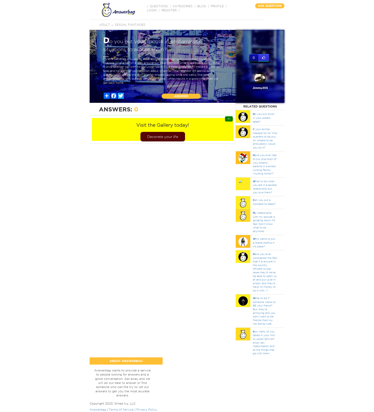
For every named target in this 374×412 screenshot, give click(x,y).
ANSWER (181, 96)
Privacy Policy (146, 409)
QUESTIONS (159, 6)
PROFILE (217, 6)
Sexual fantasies (130, 24)
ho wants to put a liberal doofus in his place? (264, 242)
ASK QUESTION (270, 5)
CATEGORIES (183, 6)
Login (152, 10)
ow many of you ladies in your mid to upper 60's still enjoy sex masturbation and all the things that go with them (264, 342)
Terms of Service (121, 409)
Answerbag (98, 409)
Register (169, 10)
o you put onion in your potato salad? (263, 118)
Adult (104, 24)
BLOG (201, 6)
